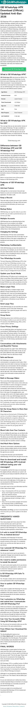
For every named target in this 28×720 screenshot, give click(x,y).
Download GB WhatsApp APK (14, 69)
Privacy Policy (16, 706)
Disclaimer (9, 706)
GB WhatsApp (15, 38)
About (4, 706)
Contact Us (22, 706)
